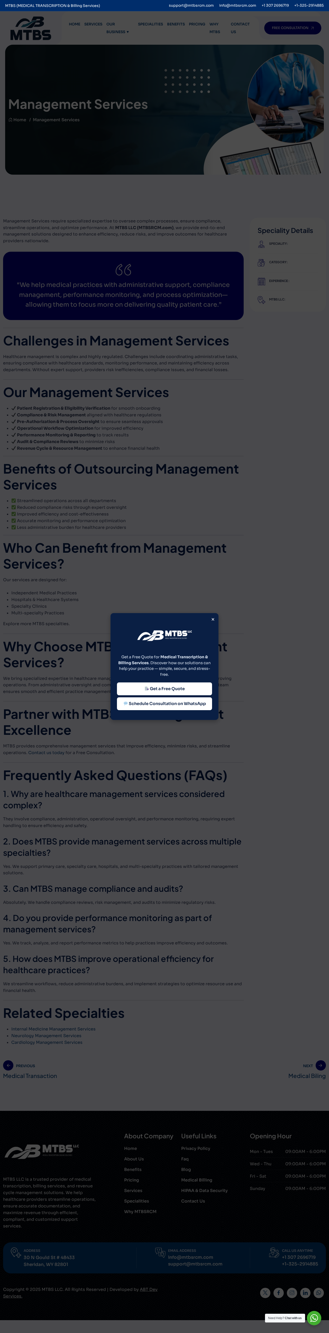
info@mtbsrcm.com (237, 5)
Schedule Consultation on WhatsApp (167, 703)
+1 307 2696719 (275, 5)
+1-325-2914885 (309, 5)
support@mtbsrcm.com (191, 5)
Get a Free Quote (167, 688)
